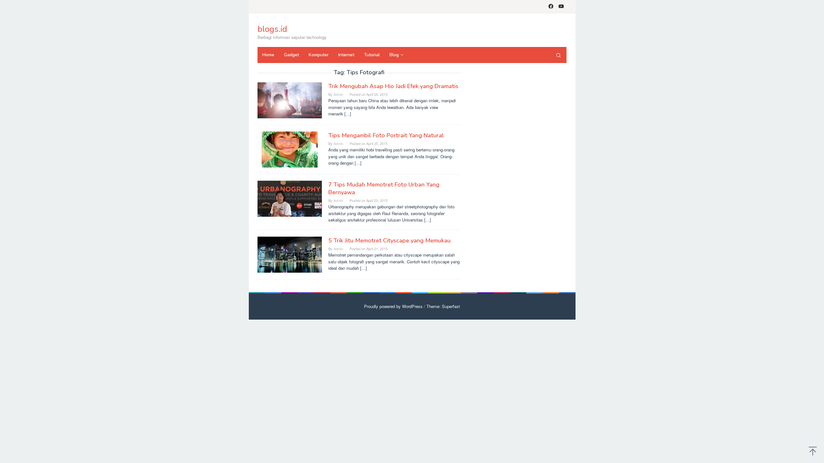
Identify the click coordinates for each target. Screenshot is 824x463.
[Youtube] (561, 7)
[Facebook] (551, 7)
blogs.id (272, 29)
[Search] (558, 55)
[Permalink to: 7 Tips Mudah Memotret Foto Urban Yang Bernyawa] (290, 198)
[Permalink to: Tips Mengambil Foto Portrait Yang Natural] (290, 149)
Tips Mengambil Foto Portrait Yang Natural (386, 135)
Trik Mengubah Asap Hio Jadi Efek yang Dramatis (393, 86)
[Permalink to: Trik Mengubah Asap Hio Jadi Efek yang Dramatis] (290, 100)
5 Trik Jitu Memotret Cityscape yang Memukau (389, 240)
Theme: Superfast (443, 306)
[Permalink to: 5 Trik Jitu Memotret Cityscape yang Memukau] (290, 254)
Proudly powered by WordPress (393, 306)
